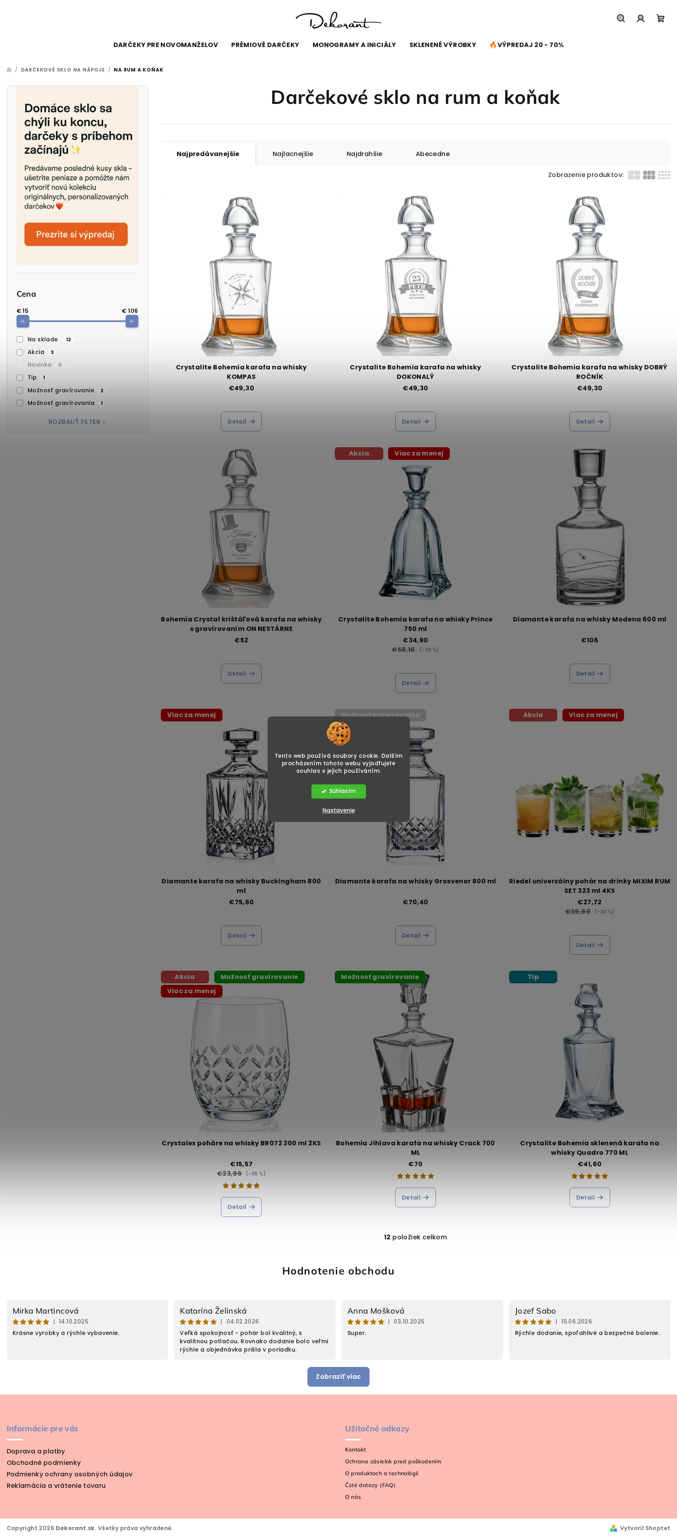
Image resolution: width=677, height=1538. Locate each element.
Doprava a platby (36, 1451)
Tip (36, 377)
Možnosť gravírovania (65, 403)
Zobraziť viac (338, 1376)
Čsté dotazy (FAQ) (370, 1485)
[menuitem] (166, 45)
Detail (237, 421)
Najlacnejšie (293, 153)
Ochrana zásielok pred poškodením (393, 1461)
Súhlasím (342, 791)
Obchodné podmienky (44, 1462)
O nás (353, 1497)
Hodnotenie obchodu (338, 1270)
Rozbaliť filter (74, 421)
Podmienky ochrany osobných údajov (70, 1474)
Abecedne (433, 153)
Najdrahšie (365, 153)
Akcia (41, 352)
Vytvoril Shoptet (645, 1528)
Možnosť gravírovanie (66, 390)
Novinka (45, 365)
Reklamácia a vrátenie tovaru (56, 1485)
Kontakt (355, 1449)
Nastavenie (338, 810)
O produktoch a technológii (382, 1473)
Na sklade (50, 339)
